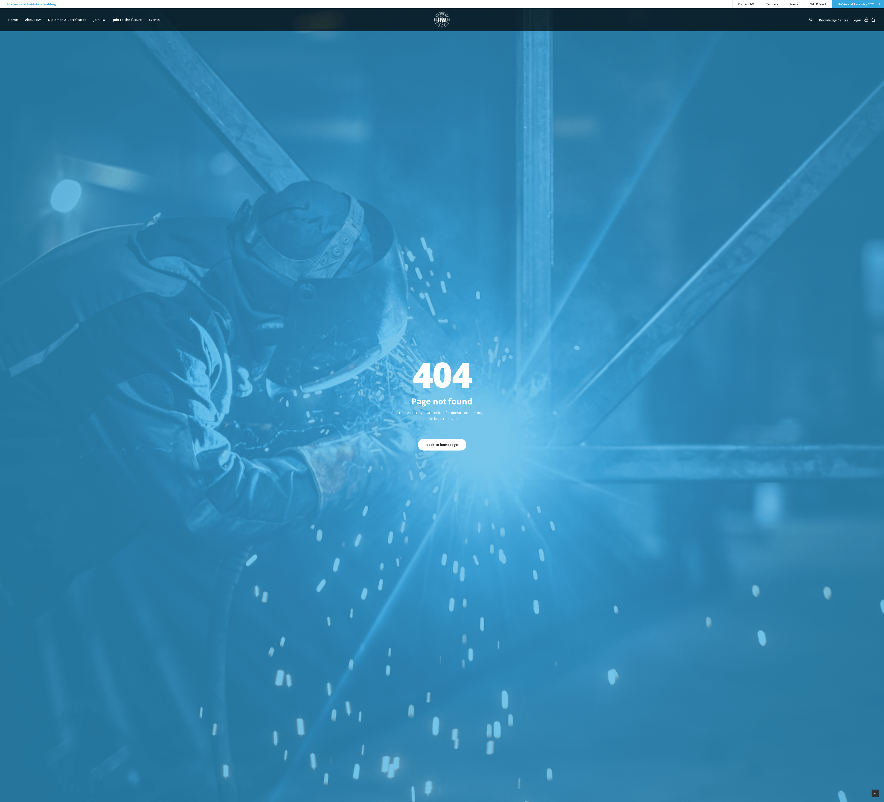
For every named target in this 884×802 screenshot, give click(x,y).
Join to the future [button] (127, 20)
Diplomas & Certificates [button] (67, 20)
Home (13, 20)
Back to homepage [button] (442, 444)
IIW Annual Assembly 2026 (856, 4)
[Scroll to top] (875, 792)
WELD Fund (818, 4)
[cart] (872, 20)
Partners (772, 4)
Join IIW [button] (99, 20)
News (794, 4)
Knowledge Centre (833, 20)
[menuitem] (745, 4)
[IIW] (442, 20)
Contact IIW (746, 4)
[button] (813, 19)
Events (154, 20)
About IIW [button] (33, 20)
